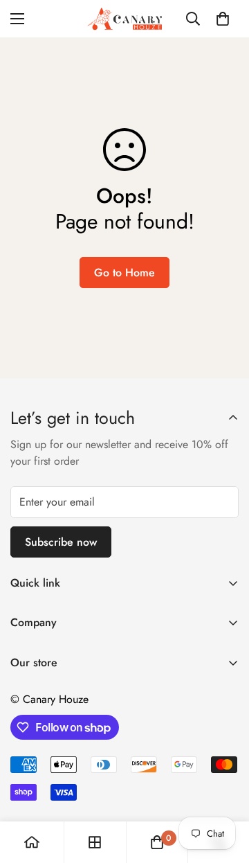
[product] (32, 842)
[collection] (95, 842)
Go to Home (124, 273)
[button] (223, 19)
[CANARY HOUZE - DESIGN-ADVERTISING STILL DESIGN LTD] (124, 18)
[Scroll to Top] (224, 789)
